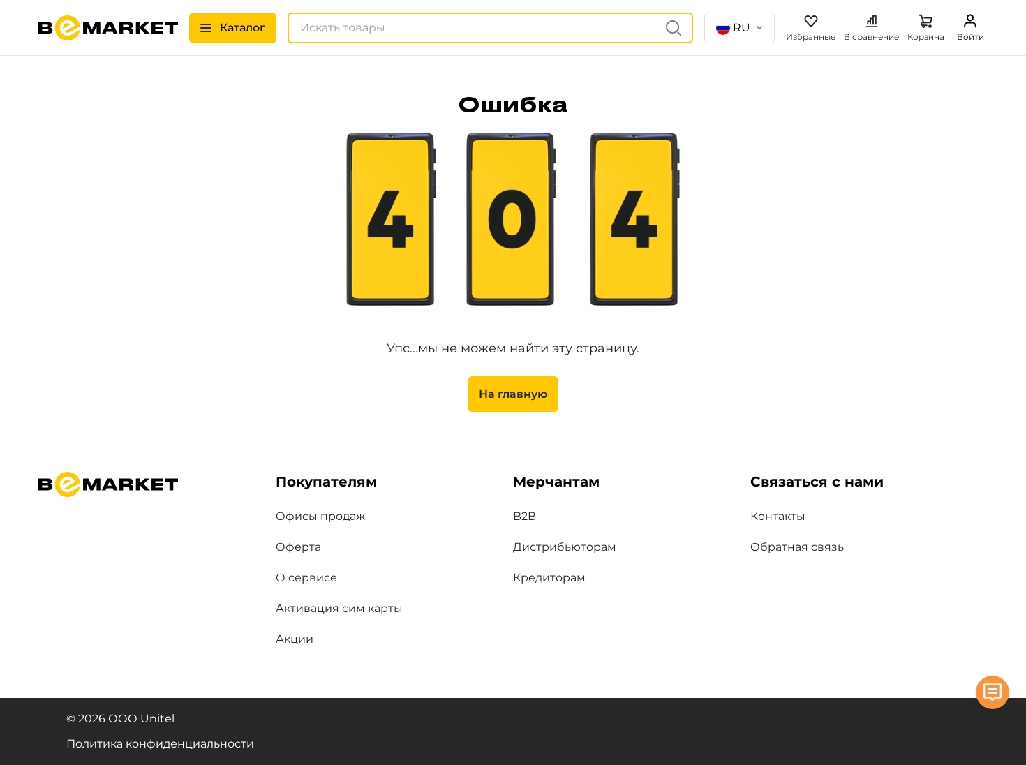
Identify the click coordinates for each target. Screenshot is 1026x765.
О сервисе (306, 577)
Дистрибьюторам (564, 547)
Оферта (298, 547)
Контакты (777, 516)
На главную (513, 394)
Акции (294, 639)
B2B (524, 516)
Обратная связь (797, 547)
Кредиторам (549, 577)
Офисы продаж (320, 516)
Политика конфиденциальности (160, 743)
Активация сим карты (339, 608)
